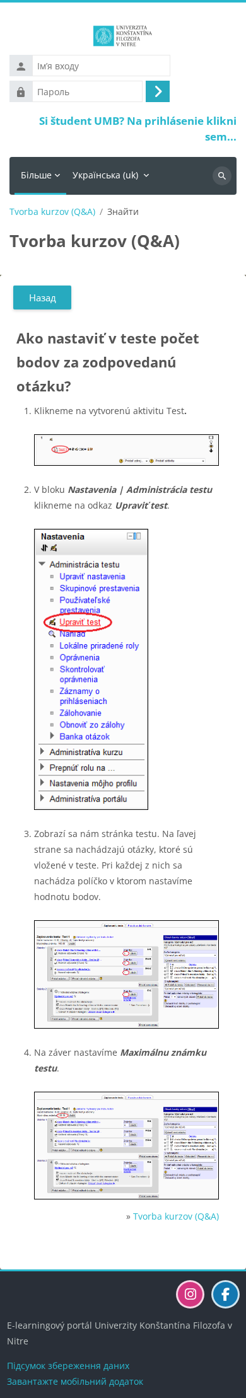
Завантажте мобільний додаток (75, 1381)
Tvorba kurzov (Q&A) (52, 211)
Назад (42, 297)
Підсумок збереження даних (68, 1366)
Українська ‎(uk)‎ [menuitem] (105, 175)
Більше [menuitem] (36, 175)
